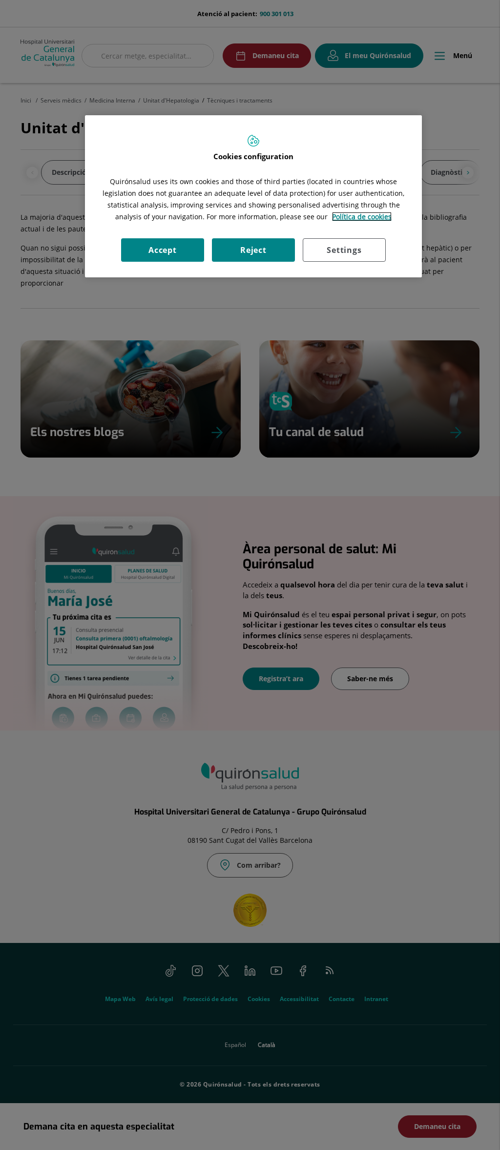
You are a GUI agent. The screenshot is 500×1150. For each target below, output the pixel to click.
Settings (344, 250)
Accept (162, 250)
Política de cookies (362, 216)
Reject (253, 250)
